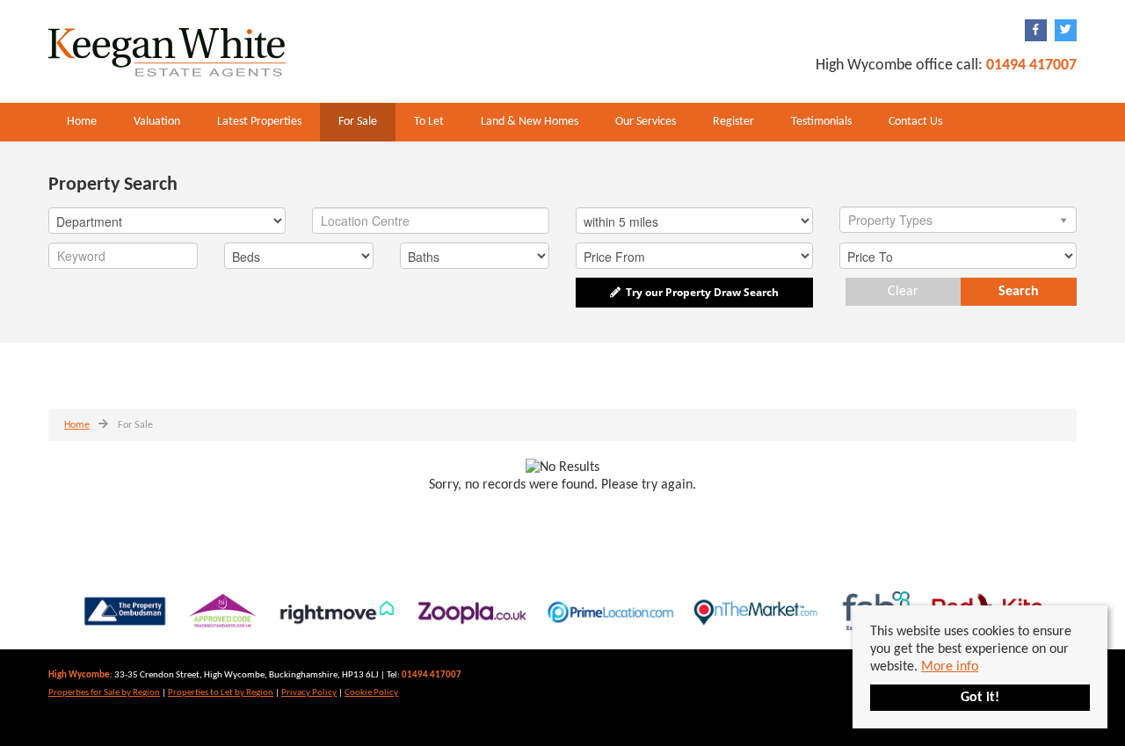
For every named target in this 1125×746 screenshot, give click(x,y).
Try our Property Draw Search (700, 292)
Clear (903, 292)
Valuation (157, 121)
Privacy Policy (309, 693)
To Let (429, 121)
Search (1018, 292)
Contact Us (915, 121)
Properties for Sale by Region (104, 693)
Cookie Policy (371, 693)
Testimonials (821, 121)
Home (82, 121)
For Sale (357, 121)
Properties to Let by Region (220, 693)
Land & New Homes (529, 121)
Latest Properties (259, 121)
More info (949, 667)
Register (733, 121)
